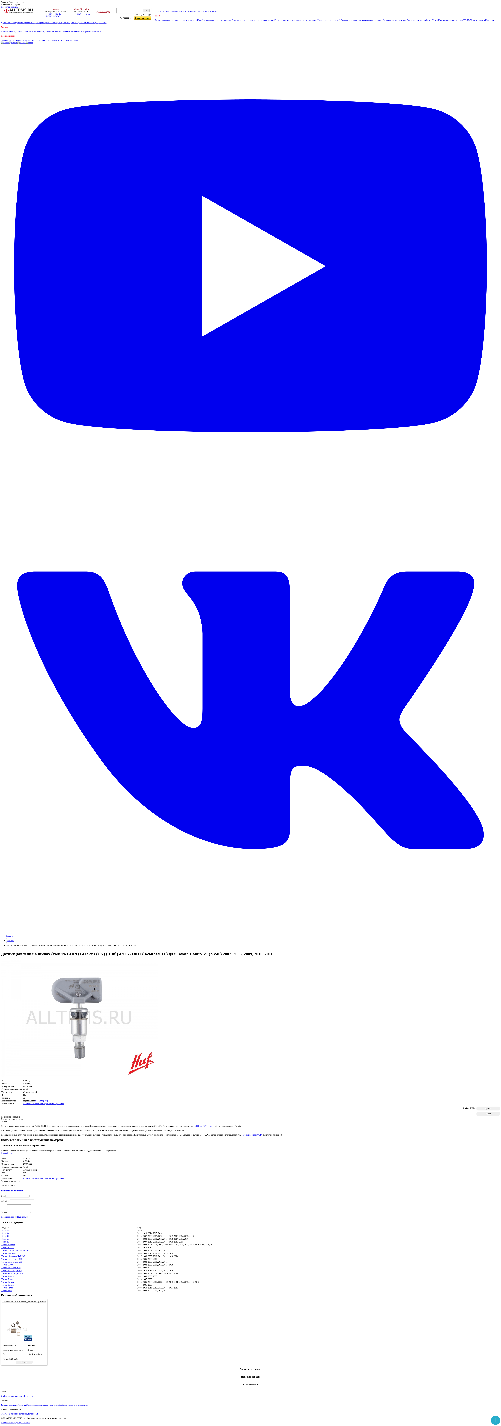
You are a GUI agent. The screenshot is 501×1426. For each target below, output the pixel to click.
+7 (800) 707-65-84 (53, 16)
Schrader (4, 40)
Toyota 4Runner (8, 1245)
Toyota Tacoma (7, 1282)
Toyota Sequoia (7, 1276)
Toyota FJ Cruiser (8, 1253)
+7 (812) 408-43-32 (82, 14)
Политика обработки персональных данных (68, 1405)
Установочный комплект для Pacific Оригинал (43, 1104)
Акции (166, 11)
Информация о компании (12, 1396)
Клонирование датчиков (90, 31)
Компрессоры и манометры (47, 22)
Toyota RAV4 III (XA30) (12, 1273)
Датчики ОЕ (32, 1414)
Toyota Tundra (7, 1285)
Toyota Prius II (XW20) (11, 1268)
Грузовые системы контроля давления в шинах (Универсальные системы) (373, 20)
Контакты (212, 11)
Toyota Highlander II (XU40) (13, 1256)
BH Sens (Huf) (53, 40)
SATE (11, 40)
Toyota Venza (7, 1288)
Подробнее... (6, 1153)
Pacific (27, 40)
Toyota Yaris (6, 1291)
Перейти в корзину (9, 7)
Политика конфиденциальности (15, 1423)
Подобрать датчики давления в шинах (214, 20)
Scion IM (5, 1230)
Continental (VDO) (39, 40)
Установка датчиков (18, 1414)
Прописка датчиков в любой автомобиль (60, 31)
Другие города (103, 11)
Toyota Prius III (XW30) (11, 1270)
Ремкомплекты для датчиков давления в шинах (253, 20)
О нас (198, 11)
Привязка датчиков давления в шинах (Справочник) (83, 22)
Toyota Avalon (7, 1247)
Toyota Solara (7, 1279)
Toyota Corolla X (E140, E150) (14, 1250)
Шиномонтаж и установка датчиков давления (21, 31)
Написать (21, 1217)
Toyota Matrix (7, 1265)
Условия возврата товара (37, 1405)
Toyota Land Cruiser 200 (11, 1262)
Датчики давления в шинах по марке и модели (176, 20)
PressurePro (19, 40)
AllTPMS (74, 40)
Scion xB (5, 1239)
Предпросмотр (8, 1217)
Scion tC (5, 1236)
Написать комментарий (12, 1191)
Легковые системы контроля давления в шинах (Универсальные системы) (307, 20)
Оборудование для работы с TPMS (422, 20)
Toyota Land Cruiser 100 (11, 1259)
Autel (62, 40)
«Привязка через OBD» (252, 1135)
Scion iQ (5, 1233)
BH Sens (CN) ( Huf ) (204, 1126)
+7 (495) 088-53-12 (53, 14)
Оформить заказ (144, 17)
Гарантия (191, 11)
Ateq (67, 40)
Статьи (204, 11)
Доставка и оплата (178, 11)
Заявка (488, 1114)
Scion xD (5, 1242)
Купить (488, 1109)
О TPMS (159, 11)
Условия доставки (9, 1405)
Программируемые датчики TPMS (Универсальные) (461, 20)
